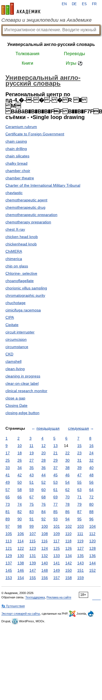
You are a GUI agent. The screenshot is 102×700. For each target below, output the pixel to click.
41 (7, 475)
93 (55, 519)
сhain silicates (17, 156)
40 (91, 467)
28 (43, 460)
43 (31, 475)
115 (32, 541)
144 (92, 563)
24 (91, 453)
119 (80, 541)
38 (67, 467)
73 (7, 504)
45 (55, 475)
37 (55, 467)
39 (79, 467)
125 (56, 548)
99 (31, 526)
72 (91, 497)
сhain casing (16, 141)
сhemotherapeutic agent (26, 200)
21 (55, 453)
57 (7, 490)
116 (44, 541)
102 (68, 526)
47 (79, 475)
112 (92, 534)
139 (32, 563)
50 (19, 482)
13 (55, 445)
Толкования (27, 53)
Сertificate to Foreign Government (34, 134)
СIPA (9, 317)
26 (19, 460)
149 (56, 570)
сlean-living (15, 369)
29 (55, 460)
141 (56, 563)
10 (19, 445)
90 (19, 519)
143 (80, 563)
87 (79, 512)
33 (7, 467)
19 (31, 453)
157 (56, 578)
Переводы (74, 53)
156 (44, 578)
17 (7, 453)
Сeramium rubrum (21, 126)
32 (91, 460)
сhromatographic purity (25, 295)
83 (31, 512)
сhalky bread (16, 163)
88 (91, 512)
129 (8, 556)
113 (8, 541)
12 (43, 445)
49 (7, 482)
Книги (27, 63)
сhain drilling (16, 148)
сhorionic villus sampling (26, 288)
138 (20, 563)
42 (19, 475)
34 (19, 467)
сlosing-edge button (22, 413)
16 (91, 445)
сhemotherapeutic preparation (31, 214)
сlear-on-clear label (22, 383)
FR (94, 4)
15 (79, 445)
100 (44, 526)
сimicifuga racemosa (23, 310)
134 (68, 556)
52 (43, 482)
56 (91, 482)
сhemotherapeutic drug (25, 207)
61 (55, 490)
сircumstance (16, 347)
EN (64, 4)
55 (79, 482)
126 (68, 548)
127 (80, 548)
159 (80, 578)
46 (67, 475)
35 (31, 467)
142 (68, 563)
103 (80, 526)
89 (7, 519)
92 (43, 519)
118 (68, 541)
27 (31, 460)
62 (67, 490)
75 (31, 504)
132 (44, 556)
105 (8, 534)
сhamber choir (17, 170)
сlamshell (13, 361)
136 (92, 556)
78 (67, 504)
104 (92, 526)
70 (67, 497)
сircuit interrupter (20, 332)
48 (91, 475)
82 (19, 512)
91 (31, 519)
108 (44, 534)
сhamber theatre (19, 178)
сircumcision (16, 339)
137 (8, 563)
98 (19, 526)
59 (31, 490)
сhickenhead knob (21, 244)
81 (7, 512)
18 (19, 453)
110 (68, 534)
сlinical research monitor (26, 391)
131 (32, 556)
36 (43, 467)
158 (68, 578)
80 (91, 504)
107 (32, 534)
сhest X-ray (15, 229)
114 (20, 541)
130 (20, 556)
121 (8, 548)
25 (7, 460)
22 (67, 453)
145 (8, 570)
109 (56, 534)
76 (43, 504)
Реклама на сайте (59, 597)
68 (43, 497)
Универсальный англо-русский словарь (51, 44)
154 (20, 578)
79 (79, 504)
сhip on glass (16, 266)
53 (55, 482)
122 (20, 548)
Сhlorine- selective (21, 273)
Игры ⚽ (74, 63)
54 (67, 482)
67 (31, 497)
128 (92, 548)
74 (19, 504)
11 (31, 445)
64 (91, 490)
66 (19, 497)
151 (80, 570)
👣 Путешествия (13, 606)
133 (56, 556)
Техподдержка (35, 597)
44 (43, 475)
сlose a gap (15, 398)
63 (79, 490)
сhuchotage (15, 303)
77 (55, 504)
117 (56, 541)
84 (43, 512)
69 (55, 497)
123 (32, 548)
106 (20, 534)
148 (44, 570)
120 (92, 541)
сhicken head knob (21, 237)
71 (79, 497)
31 (79, 460)
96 (91, 519)
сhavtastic (14, 192)
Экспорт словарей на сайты (20, 613)
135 (80, 556)
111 (80, 534)
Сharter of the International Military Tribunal (42, 185)
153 (8, 578)
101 (56, 526)
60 (43, 490)
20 (43, 453)
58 (19, 490)
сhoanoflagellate (19, 281)
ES (84, 4)
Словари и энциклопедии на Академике (46, 20)
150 (68, 570)
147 (32, 570)
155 (32, 578)
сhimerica (13, 259)
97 (7, 526)
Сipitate (11, 325)
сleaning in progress (22, 376)
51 (31, 482)
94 (67, 519)
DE (74, 4)
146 (20, 570)
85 (55, 512)
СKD (9, 354)
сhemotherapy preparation (28, 222)
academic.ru (21, 9)
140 (44, 563)
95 (79, 519)
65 (7, 497)
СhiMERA (13, 251)
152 (92, 570)
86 (67, 512)
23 (79, 453)
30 (67, 460)
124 (44, 548)
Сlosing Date (16, 405)
